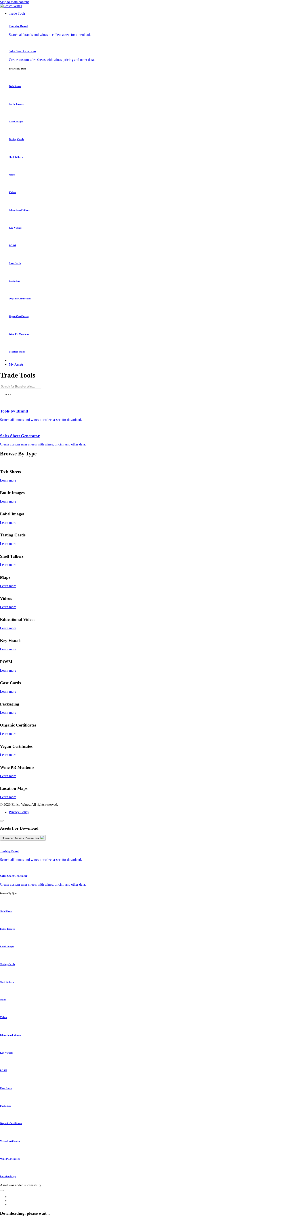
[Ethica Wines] (11, 6)
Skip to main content (14, 2)
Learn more (8, 480)
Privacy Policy (19, 812)
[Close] (2, 820)
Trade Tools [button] (17, 13)
